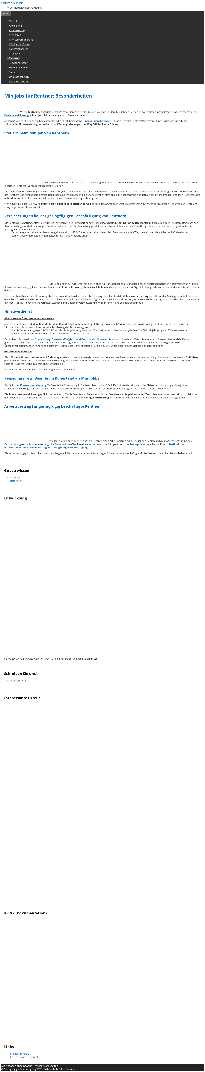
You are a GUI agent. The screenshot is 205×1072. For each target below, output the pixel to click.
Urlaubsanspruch (19, 76)
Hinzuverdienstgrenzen (97, 121)
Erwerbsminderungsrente (24, 1057)
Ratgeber (15, 480)
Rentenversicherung (16, 115)
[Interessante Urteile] (102, 801)
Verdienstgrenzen (19, 81)
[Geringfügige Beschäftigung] (24, 7)
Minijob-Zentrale (19, 1053)
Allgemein (15, 477)
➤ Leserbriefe (18, 680)
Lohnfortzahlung (18, 49)
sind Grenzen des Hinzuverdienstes (72, 339)
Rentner (13, 58)
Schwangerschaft (18, 63)
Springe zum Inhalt (12, 3)
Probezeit (14, 53)
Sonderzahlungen (19, 67)
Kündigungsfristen (19, 44)
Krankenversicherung (21, 39)
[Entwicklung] (102, 577)
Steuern (13, 72)
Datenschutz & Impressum (59, 1069)
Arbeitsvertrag (17, 30)
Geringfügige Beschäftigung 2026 (23, 1069)
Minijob (13, 21)
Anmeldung (15, 25)
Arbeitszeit (15, 35)
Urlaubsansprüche (134, 444)
